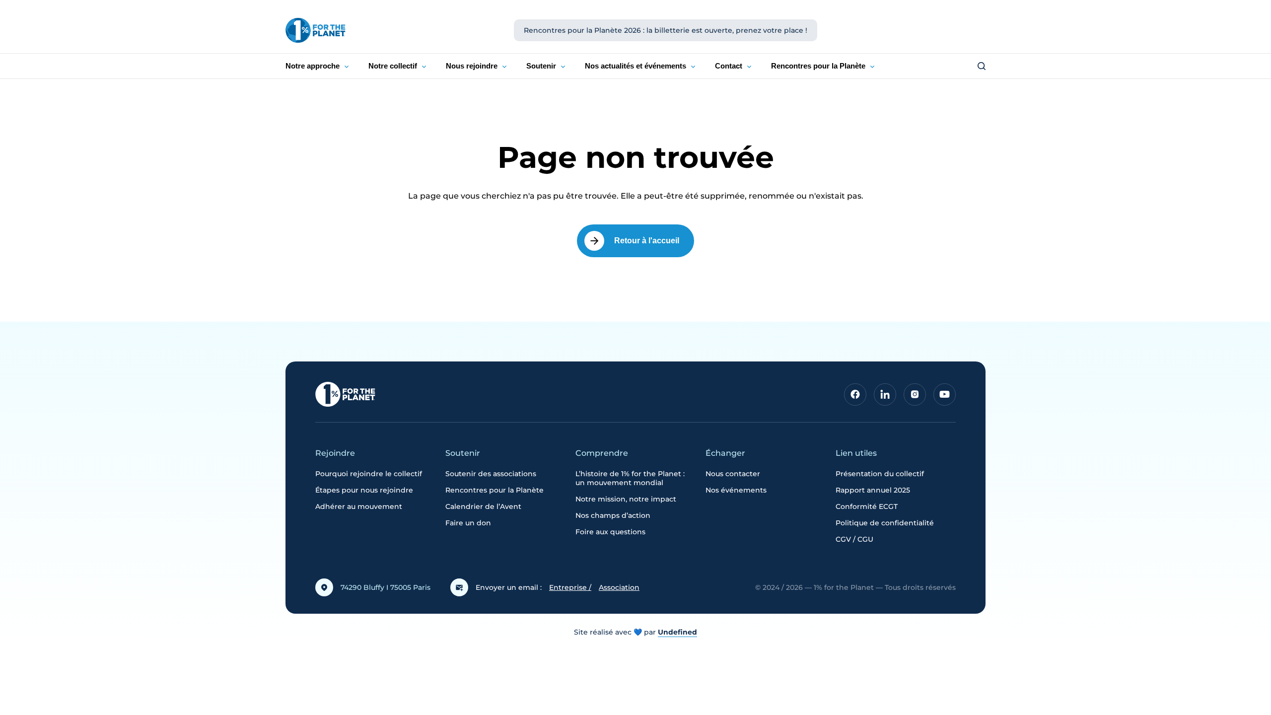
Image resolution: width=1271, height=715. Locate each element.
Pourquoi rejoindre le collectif (368, 473)
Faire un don (468, 522)
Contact (728, 66)
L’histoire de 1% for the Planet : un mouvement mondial (630, 478)
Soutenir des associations (490, 473)
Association (619, 587)
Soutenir (541, 66)
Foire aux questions (610, 531)
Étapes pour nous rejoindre (364, 490)
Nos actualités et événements (635, 66)
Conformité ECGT (867, 506)
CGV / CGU (854, 539)
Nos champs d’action (612, 515)
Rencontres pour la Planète (818, 66)
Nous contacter (733, 473)
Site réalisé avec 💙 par (635, 632)
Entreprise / (570, 587)
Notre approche (312, 66)
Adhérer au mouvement (358, 506)
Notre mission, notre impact (625, 499)
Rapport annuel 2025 (873, 490)
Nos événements (736, 490)
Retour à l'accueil (646, 240)
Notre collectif (392, 66)
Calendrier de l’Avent (483, 506)
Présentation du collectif (880, 473)
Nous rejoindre (471, 66)
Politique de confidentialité (885, 522)
